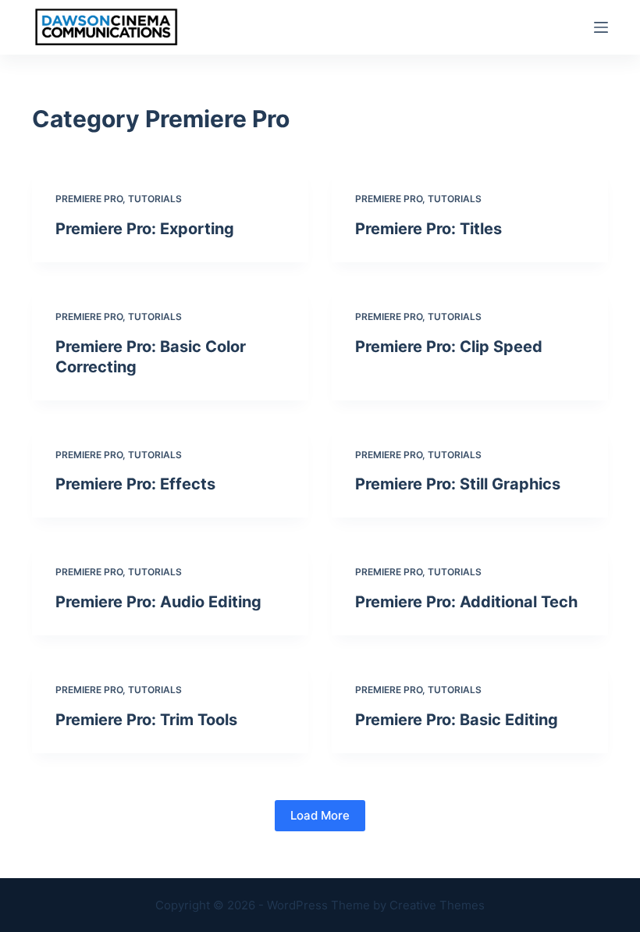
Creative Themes (437, 905)
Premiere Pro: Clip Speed (448, 346)
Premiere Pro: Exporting (144, 228)
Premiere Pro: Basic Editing (456, 719)
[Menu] (601, 27)
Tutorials (155, 199)
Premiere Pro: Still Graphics (457, 484)
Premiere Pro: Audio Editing (158, 601)
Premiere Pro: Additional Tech (466, 601)
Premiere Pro (89, 199)
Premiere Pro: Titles (428, 228)
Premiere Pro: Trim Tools (146, 719)
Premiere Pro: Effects (135, 484)
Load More (320, 815)
